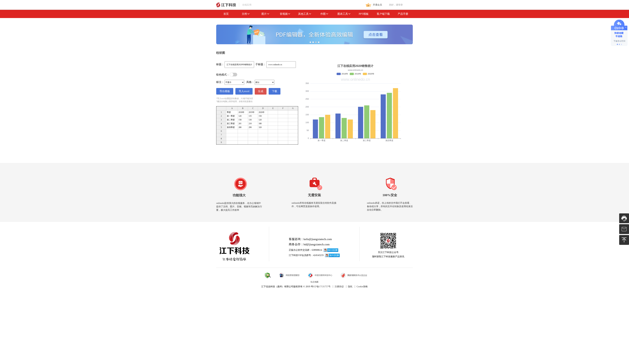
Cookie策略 (362, 286)
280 (239, 127)
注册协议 (339, 286)
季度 (229, 112)
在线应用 (246, 5)
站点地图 (314, 282)
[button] (310, 42)
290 (250, 127)
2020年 (262, 112)
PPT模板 (364, 13)
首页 (226, 13)
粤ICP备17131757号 (321, 286)
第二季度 (231, 120)
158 (239, 120)
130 (250, 120)
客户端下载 (383, 13)
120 (239, 116)
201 (239, 123)
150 (260, 116)
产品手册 (403, 13)
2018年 (241, 112)
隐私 (350, 286)
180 (260, 123)
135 (250, 116)
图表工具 (342, 13)
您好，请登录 (396, 5)
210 (250, 123)
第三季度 (231, 123)
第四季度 (231, 127)
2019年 (252, 112)
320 (260, 127)
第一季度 (231, 116)
